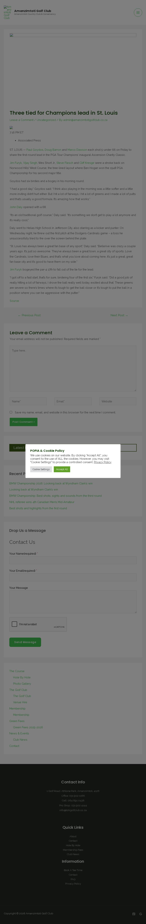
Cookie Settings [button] (41, 469)
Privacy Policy (102, 462)
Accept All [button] (62, 469)
